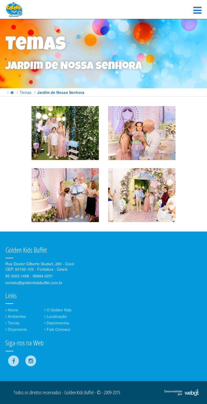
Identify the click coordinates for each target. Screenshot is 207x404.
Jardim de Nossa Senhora (60, 92)
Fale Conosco (58, 329)
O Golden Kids (58, 310)
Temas (25, 92)
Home (12, 310)
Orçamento (17, 329)
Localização (56, 316)
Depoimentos (57, 322)
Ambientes (16, 316)
